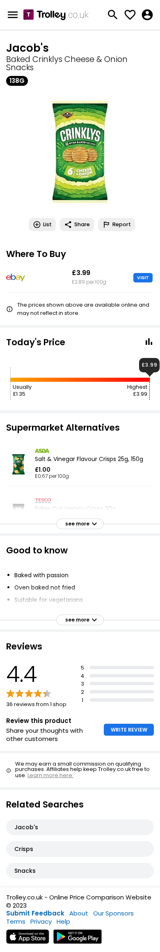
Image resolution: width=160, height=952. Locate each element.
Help (63, 921)
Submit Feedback (35, 913)
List (47, 224)
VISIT (143, 277)
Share (82, 224)
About (78, 913)
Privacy (41, 921)
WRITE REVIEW (129, 729)
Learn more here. (50, 775)
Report (121, 224)
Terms (15, 921)
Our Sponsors (113, 913)
